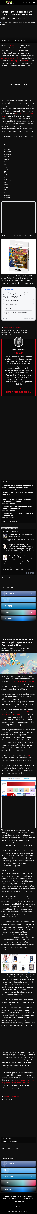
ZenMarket (30, 755)
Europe (20, 330)
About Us (7, 1199)
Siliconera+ (27, 1196)
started (13, 45)
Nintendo (14, 332)
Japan (25, 330)
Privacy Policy (19, 1201)
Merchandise (6, 332)
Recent (9, 528)
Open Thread (16, 1196)
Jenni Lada (11, 18)
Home (7, 1196)
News (3, 9)
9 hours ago (18, 552)
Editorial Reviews (12, 300)
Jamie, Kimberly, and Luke (11, 58)
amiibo (7, 330)
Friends (8, 308)
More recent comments (9, 578)
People (4, 528)
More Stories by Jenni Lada (18, 392)
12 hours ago (26, 569)
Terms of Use (28, 1199)
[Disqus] (18, 421)
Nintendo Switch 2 (11, 9)
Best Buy (13, 61)
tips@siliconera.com (22, 1211)
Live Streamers (11, 304)
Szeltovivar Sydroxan (16, 556)
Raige (11, 545)
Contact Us (17, 1199)
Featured (4, 637)
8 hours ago (11, 541)
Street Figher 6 (6, 335)
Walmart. (24, 61)
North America (23, 332)
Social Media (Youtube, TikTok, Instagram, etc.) (16, 313)
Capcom (13, 330)
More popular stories (9, 521)
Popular (15, 528)
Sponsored (11, 637)
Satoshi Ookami (14, 535)
